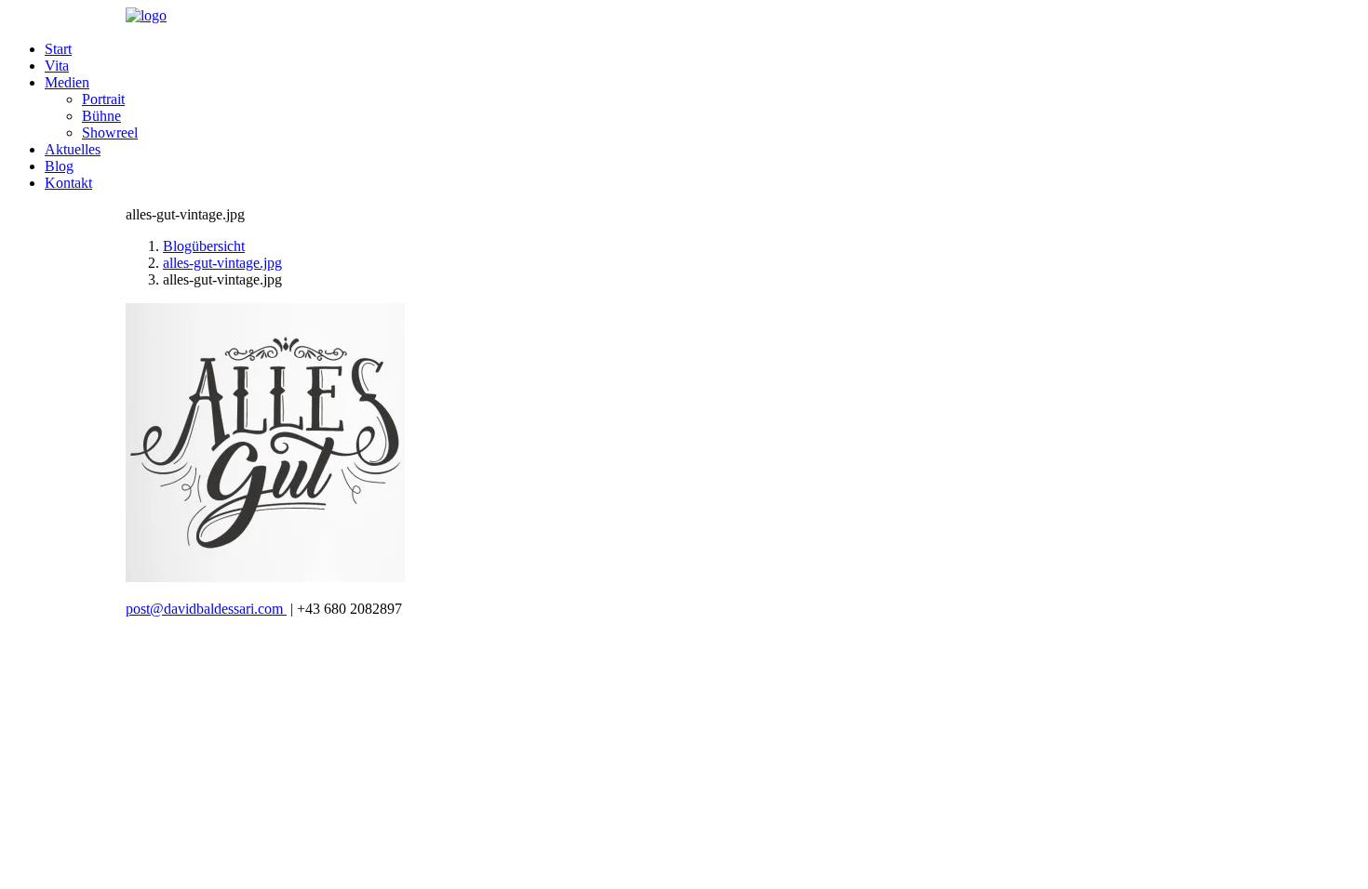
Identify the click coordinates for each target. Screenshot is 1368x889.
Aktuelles (73, 149)
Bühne (101, 116)
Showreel (110, 132)
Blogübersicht (204, 246)
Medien (67, 82)
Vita (57, 65)
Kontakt (68, 183)
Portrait (103, 99)
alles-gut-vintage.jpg (222, 263)
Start (58, 49)
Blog (59, 166)
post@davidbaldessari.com (206, 609)
